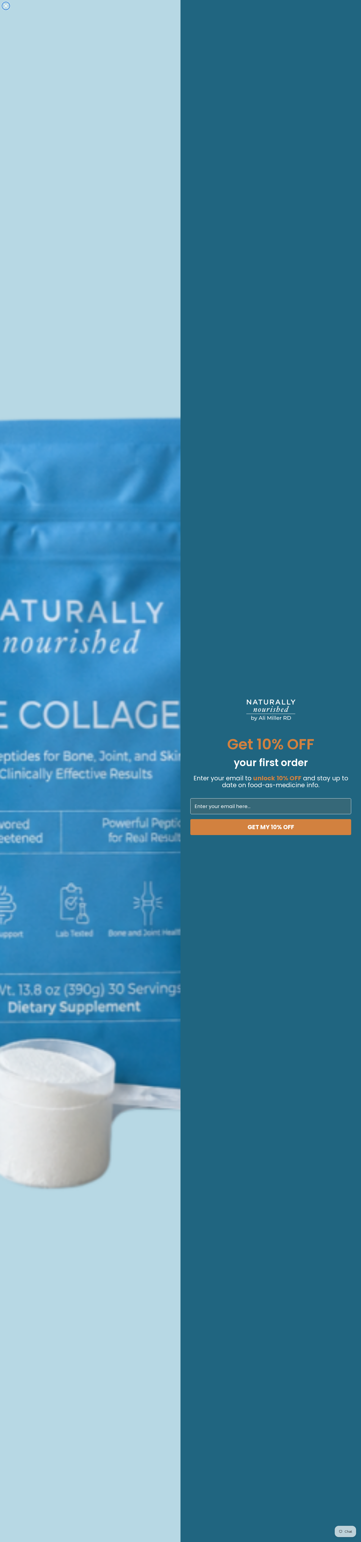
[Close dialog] (6, 6)
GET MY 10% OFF (271, 827)
